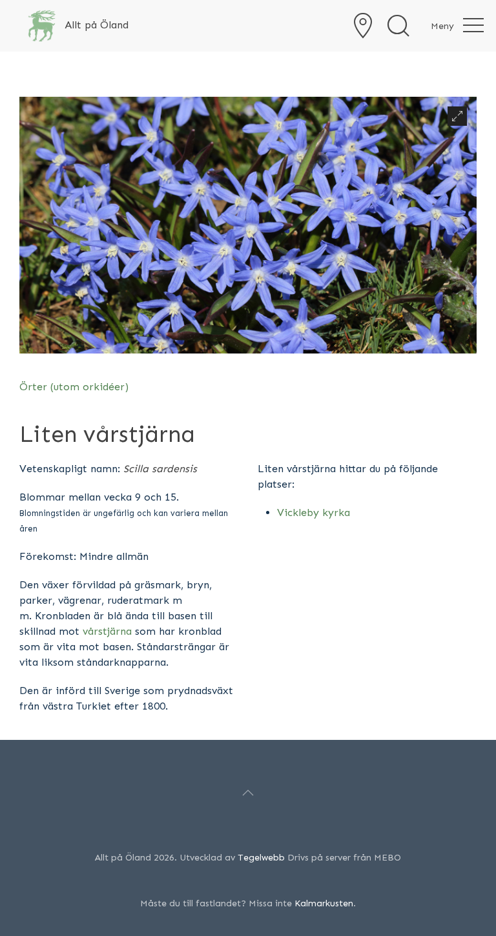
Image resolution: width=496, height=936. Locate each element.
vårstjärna (107, 631)
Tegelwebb (261, 857)
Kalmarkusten (323, 903)
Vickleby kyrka (313, 512)
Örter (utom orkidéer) (74, 387)
